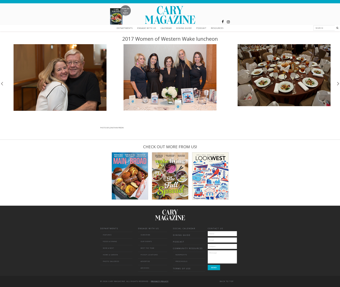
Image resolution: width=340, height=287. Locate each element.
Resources (217, 28)
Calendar (166, 28)
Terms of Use (182, 268)
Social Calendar (184, 228)
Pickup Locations (149, 255)
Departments (125, 28)
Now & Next (108, 248)
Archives (145, 268)
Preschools (181, 261)
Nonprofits (181, 255)
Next (338, 83)
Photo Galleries (111, 261)
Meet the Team (147, 248)
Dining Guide (184, 28)
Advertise (145, 261)
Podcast (201, 28)
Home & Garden (110, 255)
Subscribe (145, 235)
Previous (2, 83)
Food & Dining (110, 241)
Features (107, 235)
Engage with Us (146, 28)
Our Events (146, 241)
